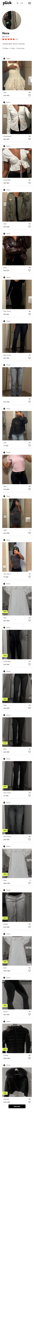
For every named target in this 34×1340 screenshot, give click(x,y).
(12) (16, 39)
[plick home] (7, 3)
